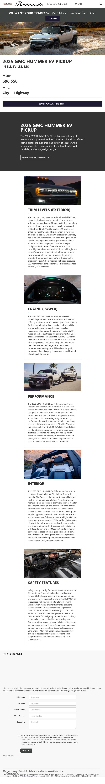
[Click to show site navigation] (101, 4)
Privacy (35, 776)
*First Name (21, 697)
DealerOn (23, 776)
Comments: (21, 722)
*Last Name (21, 703)
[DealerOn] (12, 773)
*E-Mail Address (19, 709)
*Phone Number (19, 716)
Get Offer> (52, 19)
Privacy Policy (31, 744)
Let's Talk (26, 750)
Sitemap (29, 776)
